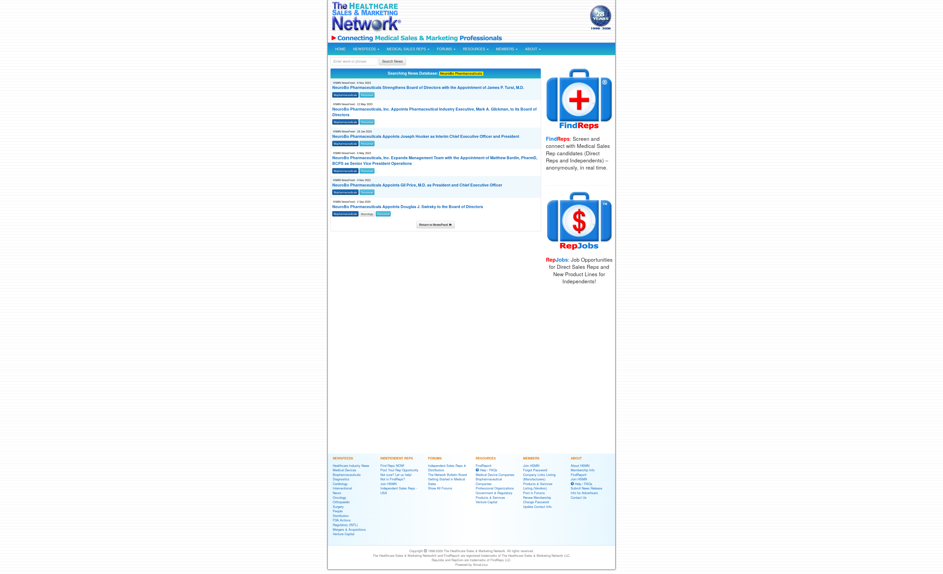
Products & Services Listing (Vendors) (538, 486)
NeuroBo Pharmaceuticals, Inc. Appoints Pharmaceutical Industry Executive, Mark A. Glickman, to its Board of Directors (434, 111)
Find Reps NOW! (392, 465)
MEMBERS (505, 48)
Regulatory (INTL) (345, 524)
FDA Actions (342, 520)
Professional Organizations (495, 488)
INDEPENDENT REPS (396, 458)
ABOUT (531, 48)
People (338, 511)
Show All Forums (440, 488)
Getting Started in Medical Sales (446, 481)
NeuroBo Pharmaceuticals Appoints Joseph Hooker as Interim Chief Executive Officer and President (425, 136)
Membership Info (583, 470)
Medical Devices (344, 470)
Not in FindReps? (392, 479)
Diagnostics (341, 479)
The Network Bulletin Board (447, 474)
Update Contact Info (537, 506)
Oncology (339, 497)
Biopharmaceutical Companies (489, 481)
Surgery (338, 506)
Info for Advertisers (584, 492)
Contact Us (579, 497)
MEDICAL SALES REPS (407, 48)
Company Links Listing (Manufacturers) (539, 477)
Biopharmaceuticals (347, 474)
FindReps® (484, 465)
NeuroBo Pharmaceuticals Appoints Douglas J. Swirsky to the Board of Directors (407, 206)
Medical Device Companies (495, 474)
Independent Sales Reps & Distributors (447, 468)
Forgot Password (535, 470)
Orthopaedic (341, 502)
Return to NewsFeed (434, 224)
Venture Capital (343, 533)
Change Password (536, 502)
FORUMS (445, 48)
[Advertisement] (495, 18)
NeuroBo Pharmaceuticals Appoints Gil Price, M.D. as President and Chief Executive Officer (417, 185)
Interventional (342, 488)
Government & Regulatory (494, 492)
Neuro (337, 492)
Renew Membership (537, 497)
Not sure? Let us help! (396, 474)
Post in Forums (534, 492)
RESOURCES (474, 48)
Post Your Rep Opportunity (399, 470)
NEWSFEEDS (365, 48)
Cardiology (340, 483)
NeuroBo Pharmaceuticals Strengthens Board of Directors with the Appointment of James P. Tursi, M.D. (428, 87)
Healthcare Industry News (351, 465)
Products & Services (490, 497)
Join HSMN (388, 483)
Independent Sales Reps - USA (398, 490)
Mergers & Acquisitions (349, 529)
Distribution (341, 515)
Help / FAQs (488, 470)
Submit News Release (586, 488)
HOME (340, 48)
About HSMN (580, 465)
